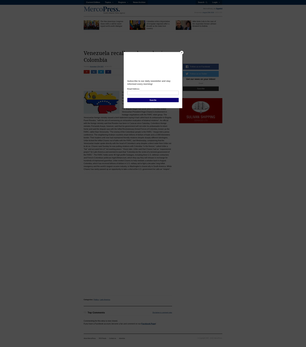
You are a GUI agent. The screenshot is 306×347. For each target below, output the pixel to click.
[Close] (181, 52)
